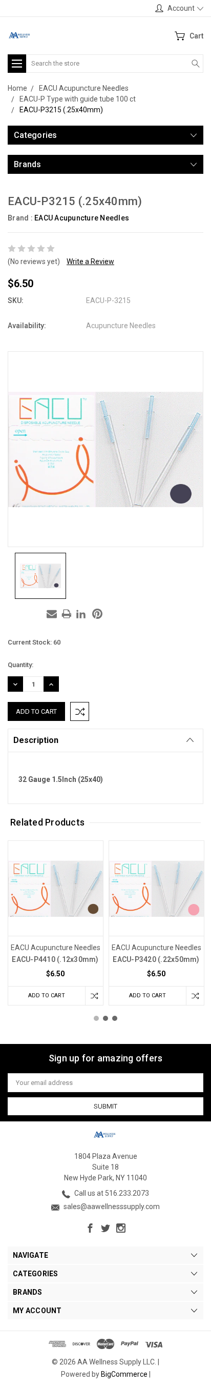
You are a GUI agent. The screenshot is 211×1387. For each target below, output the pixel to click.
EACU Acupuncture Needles (81, 218)
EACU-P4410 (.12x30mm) (55, 959)
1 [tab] (96, 1018)
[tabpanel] (55, 923)
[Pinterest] (97, 614)
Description (35, 740)
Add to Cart (46, 995)
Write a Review (90, 261)
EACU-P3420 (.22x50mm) (156, 959)
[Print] (66, 614)
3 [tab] (114, 1018)
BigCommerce (124, 1374)
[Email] (52, 614)
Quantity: (20, 665)
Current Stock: (34, 642)
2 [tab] (105, 1018)
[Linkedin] (81, 614)
